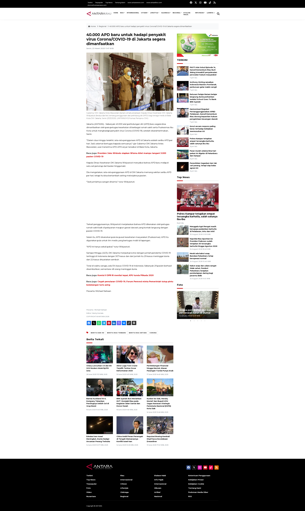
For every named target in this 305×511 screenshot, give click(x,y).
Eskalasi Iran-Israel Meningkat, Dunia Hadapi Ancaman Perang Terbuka (98, 439)
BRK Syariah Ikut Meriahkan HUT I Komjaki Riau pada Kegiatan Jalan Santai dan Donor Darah (129, 402)
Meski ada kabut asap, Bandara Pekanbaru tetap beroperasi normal (201, 256)
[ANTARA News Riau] (99, 13)
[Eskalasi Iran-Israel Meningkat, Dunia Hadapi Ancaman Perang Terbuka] (99, 425)
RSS (190, 496)
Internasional (133, 13)
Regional (176, 13)
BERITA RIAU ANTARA (138, 333)
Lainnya (210, 13)
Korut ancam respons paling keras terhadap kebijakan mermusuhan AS (202, 128)
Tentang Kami (120, 2)
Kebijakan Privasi (195, 480)
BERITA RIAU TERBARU (116, 333)
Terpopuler (99, 2)
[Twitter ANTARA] (196, 2)
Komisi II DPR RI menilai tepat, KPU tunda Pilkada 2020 (126, 275)
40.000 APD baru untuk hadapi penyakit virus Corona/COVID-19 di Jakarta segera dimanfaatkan (150, 26)
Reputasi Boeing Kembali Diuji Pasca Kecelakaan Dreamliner (158, 439)
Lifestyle (154, 13)
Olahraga (165, 13)
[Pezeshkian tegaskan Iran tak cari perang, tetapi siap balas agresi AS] (183, 166)
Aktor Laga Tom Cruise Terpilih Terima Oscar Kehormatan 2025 (127, 368)
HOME (116, 13)
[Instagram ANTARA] (200, 2)
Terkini (90, 2)
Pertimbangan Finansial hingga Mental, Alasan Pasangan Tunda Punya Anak (160, 368)
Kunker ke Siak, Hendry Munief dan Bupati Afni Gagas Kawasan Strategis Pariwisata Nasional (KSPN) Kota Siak (159, 404)
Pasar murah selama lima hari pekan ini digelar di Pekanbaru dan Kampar (203, 153)
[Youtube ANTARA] (205, 2)
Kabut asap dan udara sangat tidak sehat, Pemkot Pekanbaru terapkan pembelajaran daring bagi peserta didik (203, 271)
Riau (122, 13)
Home (93, 26)
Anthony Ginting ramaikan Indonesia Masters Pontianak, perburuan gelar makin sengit (203, 84)
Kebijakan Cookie (196, 484)
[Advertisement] (129, 203)
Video (89, 492)
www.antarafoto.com (154, 2)
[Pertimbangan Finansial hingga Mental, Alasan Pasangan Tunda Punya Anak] (160, 354)
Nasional (158, 496)
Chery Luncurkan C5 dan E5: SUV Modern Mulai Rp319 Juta (99, 368)
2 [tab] (194, 321)
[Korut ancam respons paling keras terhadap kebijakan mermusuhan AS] (183, 130)
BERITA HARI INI (97, 333)
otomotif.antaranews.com (97, 5)
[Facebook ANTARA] (191, 2)
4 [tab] (201, 321)
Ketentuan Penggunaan (199, 475)
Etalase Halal (186, 14)
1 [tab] (190, 321)
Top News (108, 2)
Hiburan (157, 488)
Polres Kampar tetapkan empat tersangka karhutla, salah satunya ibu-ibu (202, 141)
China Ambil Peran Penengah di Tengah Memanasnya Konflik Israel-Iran (130, 439)
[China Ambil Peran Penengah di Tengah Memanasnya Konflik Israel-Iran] (130, 425)
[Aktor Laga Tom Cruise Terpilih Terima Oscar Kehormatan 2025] (130, 354)
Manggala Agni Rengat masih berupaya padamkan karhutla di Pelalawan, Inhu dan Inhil (203, 229)
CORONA (153, 333)
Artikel (157, 492)
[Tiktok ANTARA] (210, 2)
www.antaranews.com (136, 2)
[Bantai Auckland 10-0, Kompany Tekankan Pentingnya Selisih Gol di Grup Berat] (99, 387)
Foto (180, 284)
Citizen (144, 13)
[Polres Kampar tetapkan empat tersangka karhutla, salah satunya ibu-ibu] (183, 142)
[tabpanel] (198, 305)
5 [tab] (205, 321)
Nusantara (91, 496)
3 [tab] (198, 321)
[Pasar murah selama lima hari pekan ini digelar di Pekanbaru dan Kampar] (183, 154)
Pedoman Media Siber (198, 492)
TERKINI (182, 60)
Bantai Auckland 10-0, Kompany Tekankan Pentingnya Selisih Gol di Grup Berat (97, 402)
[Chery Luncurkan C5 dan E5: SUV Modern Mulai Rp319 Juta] (99, 354)
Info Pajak (199, 13)
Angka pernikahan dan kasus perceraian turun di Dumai (196, 311)
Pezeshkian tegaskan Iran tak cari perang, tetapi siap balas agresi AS (203, 165)
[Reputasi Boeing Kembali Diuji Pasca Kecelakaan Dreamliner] (160, 425)
